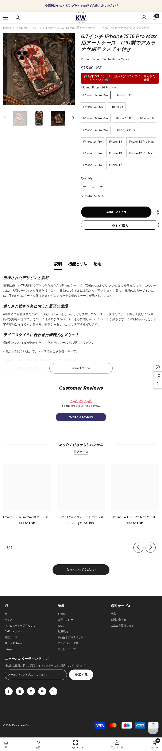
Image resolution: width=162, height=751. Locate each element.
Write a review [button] (81, 417)
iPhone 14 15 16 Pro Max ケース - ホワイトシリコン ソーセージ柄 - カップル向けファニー (135, 517)
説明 (58, 263)
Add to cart (116, 212)
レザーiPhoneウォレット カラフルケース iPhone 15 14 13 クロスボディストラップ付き (81, 517)
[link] (38, 744)
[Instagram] (20, 691)
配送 (97, 263)
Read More (81, 368)
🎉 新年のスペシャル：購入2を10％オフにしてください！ (81, 6)
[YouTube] (42, 691)
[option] (81, 6)
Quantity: (87, 178)
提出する (81, 674)
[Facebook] (9, 691)
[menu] (5, 17)
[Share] (155, 212)
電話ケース (81, 452)
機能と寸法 (77, 263)
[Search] (17, 17)
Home (7, 28)
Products (22, 28)
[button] (4, 118)
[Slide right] (151, 548)
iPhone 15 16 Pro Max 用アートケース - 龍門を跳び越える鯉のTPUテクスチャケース (27, 517)
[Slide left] (138, 548)
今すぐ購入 (120, 225)
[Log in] (144, 17)
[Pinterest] (31, 691)
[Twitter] (53, 691)
